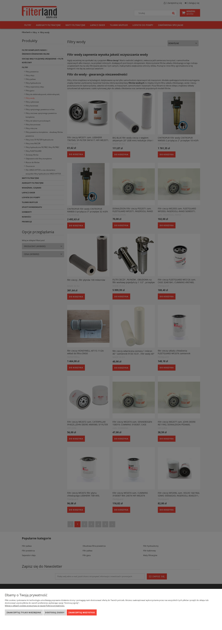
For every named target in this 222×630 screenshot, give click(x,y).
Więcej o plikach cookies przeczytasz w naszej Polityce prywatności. (35, 605)
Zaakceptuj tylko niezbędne (24, 612)
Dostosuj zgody (54, 612)
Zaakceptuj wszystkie (82, 612)
